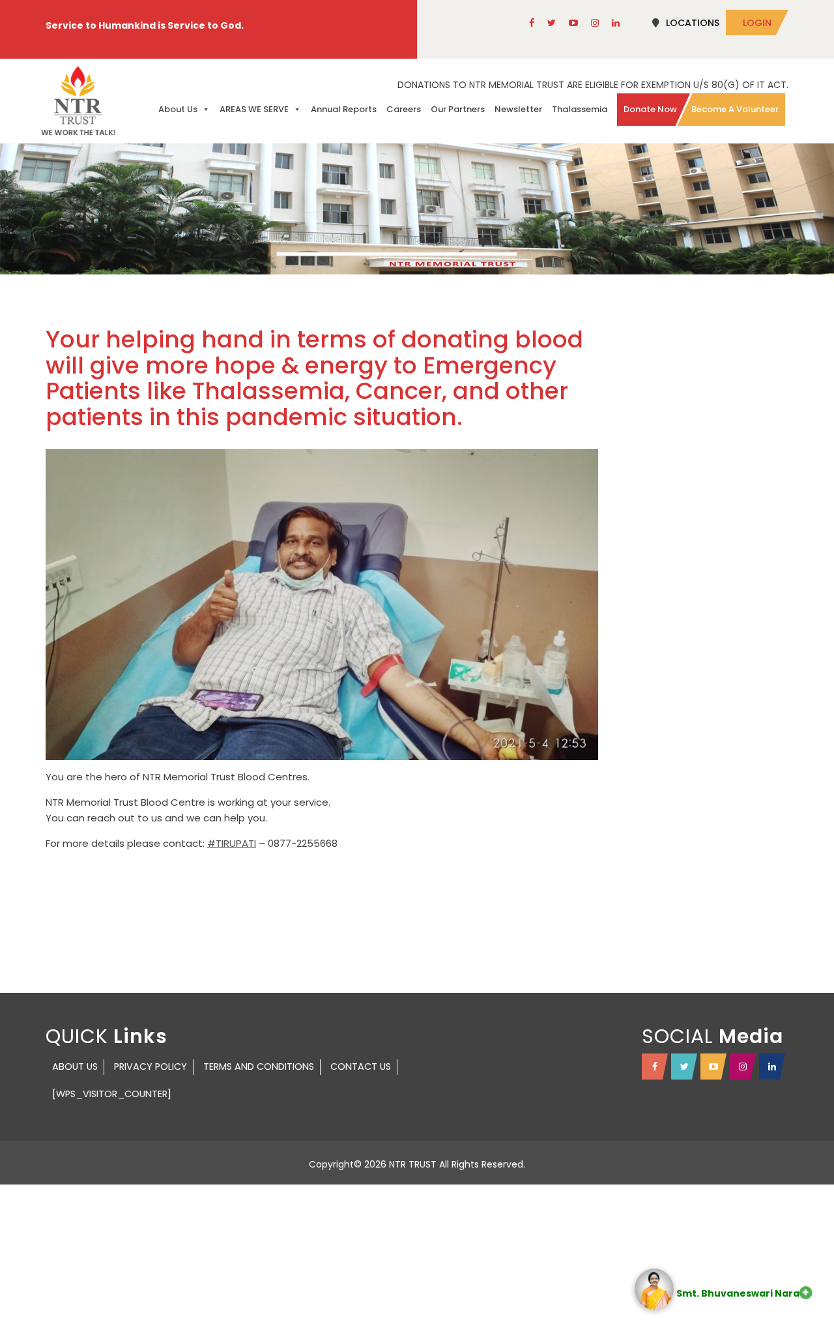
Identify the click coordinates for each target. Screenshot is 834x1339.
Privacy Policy (150, 1066)
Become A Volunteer (735, 109)
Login (757, 22)
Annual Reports (344, 109)
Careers (403, 109)
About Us (177, 109)
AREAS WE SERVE (254, 109)
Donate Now (650, 109)
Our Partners (458, 109)
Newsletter (518, 109)
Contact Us (360, 1066)
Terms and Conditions (258, 1066)
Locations (692, 22)
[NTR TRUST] (78, 101)
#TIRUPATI (231, 843)
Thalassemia (579, 109)
